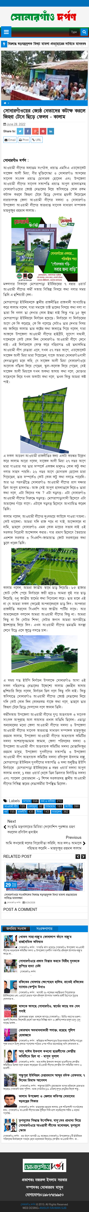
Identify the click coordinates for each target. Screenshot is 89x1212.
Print (25, 140)
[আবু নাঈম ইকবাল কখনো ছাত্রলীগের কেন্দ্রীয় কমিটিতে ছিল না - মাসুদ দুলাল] (10, 1056)
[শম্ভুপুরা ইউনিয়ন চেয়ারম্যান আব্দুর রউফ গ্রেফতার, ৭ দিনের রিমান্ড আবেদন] (10, 1080)
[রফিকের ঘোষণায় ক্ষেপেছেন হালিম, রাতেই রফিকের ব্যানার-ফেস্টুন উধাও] (10, 986)
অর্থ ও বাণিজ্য (51, 801)
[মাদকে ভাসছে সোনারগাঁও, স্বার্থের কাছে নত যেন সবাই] (10, 1011)
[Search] (84, 32)
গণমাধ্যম (54, 806)
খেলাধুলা (35, 806)
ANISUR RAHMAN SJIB (53, 1208)
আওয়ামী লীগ (14, 806)
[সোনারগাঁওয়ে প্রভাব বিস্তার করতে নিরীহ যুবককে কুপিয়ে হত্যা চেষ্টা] (10, 966)
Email (11, 140)
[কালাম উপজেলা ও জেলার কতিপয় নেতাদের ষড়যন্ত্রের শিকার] (10, 1101)
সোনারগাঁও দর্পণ (28, 1204)
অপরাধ (30, 801)
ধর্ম (9, 812)
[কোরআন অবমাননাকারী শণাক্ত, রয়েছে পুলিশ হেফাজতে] (10, 1035)
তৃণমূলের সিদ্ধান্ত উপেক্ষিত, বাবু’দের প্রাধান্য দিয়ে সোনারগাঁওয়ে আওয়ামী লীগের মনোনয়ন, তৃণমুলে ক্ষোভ (50, 1125)
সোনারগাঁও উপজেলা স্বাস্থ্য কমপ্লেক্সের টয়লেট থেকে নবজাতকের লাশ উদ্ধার (43, 895)
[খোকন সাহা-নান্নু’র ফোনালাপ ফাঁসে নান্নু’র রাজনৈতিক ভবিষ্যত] (10, 942)
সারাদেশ (60, 812)
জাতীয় (72, 806)
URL (38, 140)
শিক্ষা (43, 812)
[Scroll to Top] (83, 1206)
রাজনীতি (26, 812)
